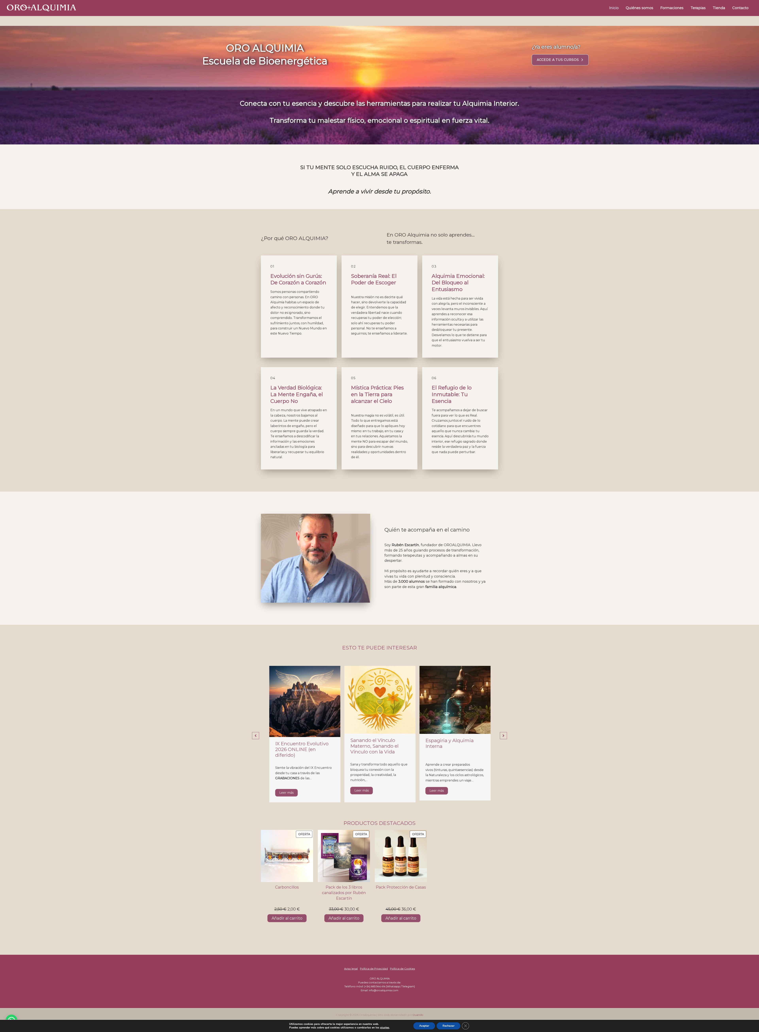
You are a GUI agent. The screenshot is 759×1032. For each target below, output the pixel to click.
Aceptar (424, 1026)
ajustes (384, 1027)
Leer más (286, 790)
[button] (560, 59)
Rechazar (448, 1026)
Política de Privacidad (374, 968)
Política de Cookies (402, 968)
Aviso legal (351, 968)
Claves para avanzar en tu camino (454, 746)
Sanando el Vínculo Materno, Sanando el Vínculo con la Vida (299, 746)
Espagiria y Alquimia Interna (374, 743)
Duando (418, 1014)
